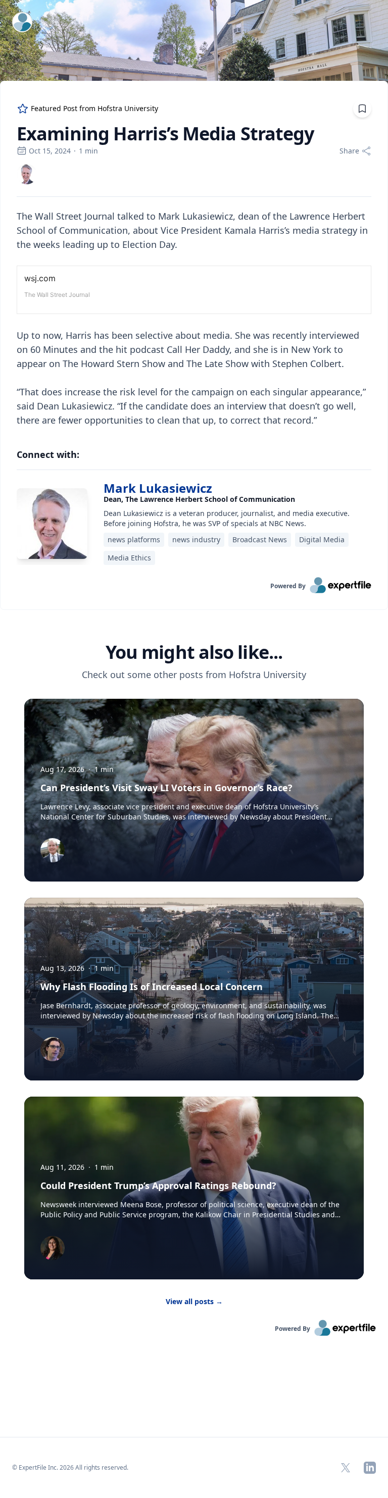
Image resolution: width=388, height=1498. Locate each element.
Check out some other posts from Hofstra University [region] (194, 674)
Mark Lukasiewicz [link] (158, 488)
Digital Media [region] (322, 539)
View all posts (194, 1301)
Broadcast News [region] (259, 539)
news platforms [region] (134, 539)
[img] (27, 174)
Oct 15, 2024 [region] (50, 151)
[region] (194, 318)
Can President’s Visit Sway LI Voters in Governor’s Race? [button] (166, 788)
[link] (27, 174)
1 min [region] (88, 151)
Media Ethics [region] (129, 557)
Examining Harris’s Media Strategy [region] (165, 134)
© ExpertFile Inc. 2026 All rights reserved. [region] (70, 1467)
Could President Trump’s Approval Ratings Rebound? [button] (158, 1185)
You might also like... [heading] (194, 652)
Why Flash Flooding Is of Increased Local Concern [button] (151, 986)
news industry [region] (196, 539)
